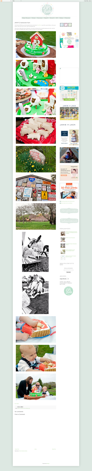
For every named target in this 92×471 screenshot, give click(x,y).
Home (36, 449)
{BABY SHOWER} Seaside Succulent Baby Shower (70, 250)
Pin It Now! (17, 403)
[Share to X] (20, 406)
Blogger (48, 463)
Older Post (54, 449)
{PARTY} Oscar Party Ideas (70, 237)
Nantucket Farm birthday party (25, 408)
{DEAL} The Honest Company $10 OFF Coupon (71, 256)
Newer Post (17, 449)
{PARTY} (19, 408)
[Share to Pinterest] (22, 406)
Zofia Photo (39, 25)
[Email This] (17, 406)
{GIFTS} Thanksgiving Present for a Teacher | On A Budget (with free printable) (71, 232)
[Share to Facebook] (21, 406)
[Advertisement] (35, 445)
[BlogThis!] (19, 406)
